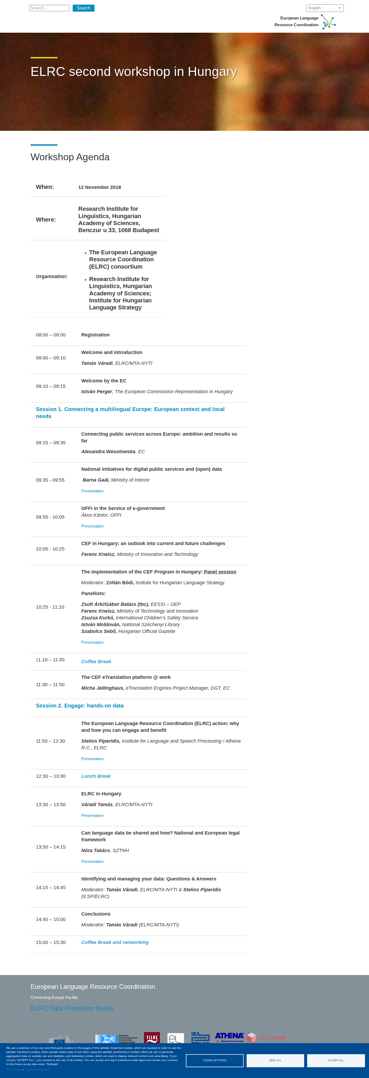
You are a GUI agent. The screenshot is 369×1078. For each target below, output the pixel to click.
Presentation (92, 491)
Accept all (336, 1060)
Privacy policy (14, 1069)
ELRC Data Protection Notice (72, 1008)
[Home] (328, 21)
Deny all (275, 1060)
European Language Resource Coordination (296, 21)
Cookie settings (214, 1060)
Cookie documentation (37, 1069)
